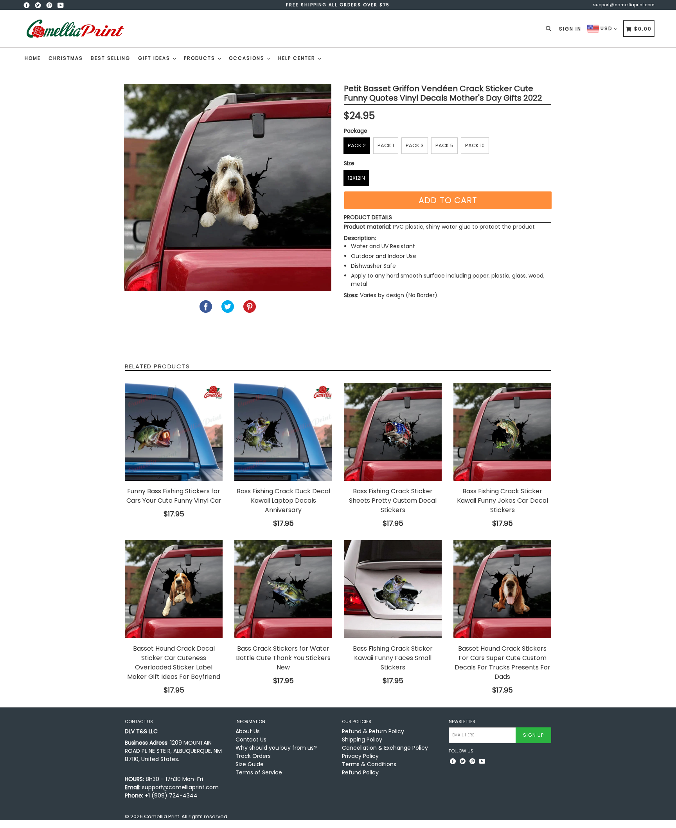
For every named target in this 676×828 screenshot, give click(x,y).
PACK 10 (475, 145)
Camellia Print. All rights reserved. (186, 816)
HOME (33, 58)
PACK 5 (444, 145)
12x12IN (356, 178)
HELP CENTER (297, 58)
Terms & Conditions (369, 764)
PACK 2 (357, 145)
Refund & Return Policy (373, 731)
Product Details (368, 217)
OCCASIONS (247, 58)
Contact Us (251, 739)
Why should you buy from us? (276, 748)
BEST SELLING (110, 58)
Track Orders (253, 756)
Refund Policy (360, 772)
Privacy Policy (360, 756)
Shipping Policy (362, 739)
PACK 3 (415, 145)
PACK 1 (386, 145)
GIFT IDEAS (155, 58)
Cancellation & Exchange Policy (385, 748)
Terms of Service (259, 772)
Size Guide (250, 764)
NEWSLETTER (462, 721)
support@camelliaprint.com (623, 5)
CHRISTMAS (66, 58)
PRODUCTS (200, 58)
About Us (248, 731)
